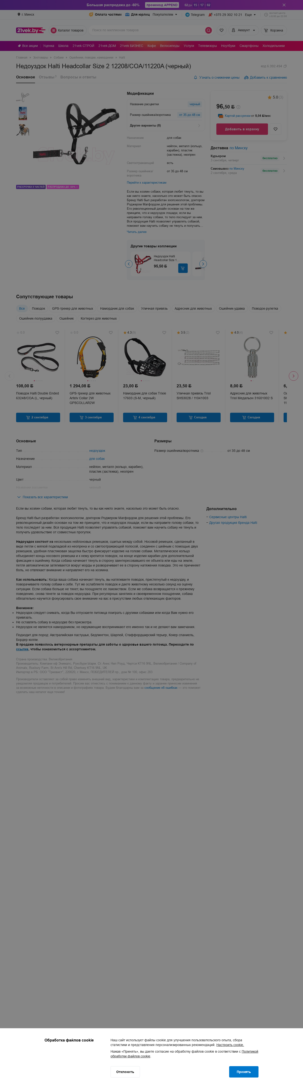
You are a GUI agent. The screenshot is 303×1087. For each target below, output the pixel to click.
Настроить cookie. (230, 1045)
